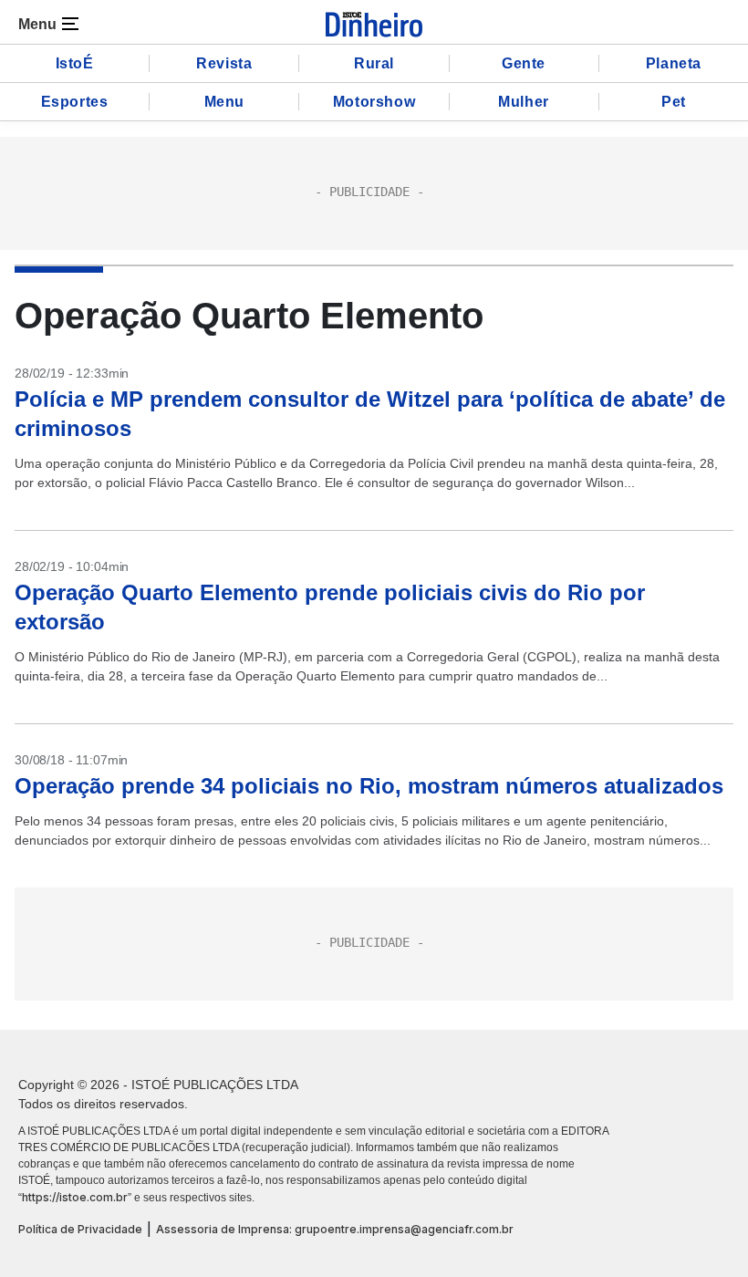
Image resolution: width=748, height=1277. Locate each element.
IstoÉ (75, 63)
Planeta (673, 63)
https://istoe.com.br (75, 1197)
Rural (374, 63)
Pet (673, 101)
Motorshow (374, 101)
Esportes (75, 101)
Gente (523, 63)
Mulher (523, 101)
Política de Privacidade (80, 1229)
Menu (224, 101)
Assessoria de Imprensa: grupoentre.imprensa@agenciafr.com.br (335, 1229)
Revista (224, 63)
